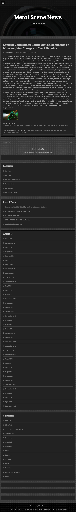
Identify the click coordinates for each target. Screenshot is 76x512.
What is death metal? (12, 216)
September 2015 (10, 282)
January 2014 (9, 307)
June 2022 (8, 247)
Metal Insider (8, 188)
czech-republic (44, 131)
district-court (61, 131)
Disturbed (8, 425)
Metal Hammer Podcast (11, 179)
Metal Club (7, 171)
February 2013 (10, 333)
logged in (35, 153)
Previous (6, 142)
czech (37, 131)
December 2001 (10, 406)
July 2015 (8, 286)
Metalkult (34, 53)
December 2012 (10, 342)
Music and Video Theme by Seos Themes (52, 509)
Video (7, 476)
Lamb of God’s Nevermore (14, 224)
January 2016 (9, 273)
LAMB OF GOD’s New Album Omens (17, 220)
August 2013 (9, 320)
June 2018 (8, 260)
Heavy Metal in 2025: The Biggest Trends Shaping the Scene (26, 207)
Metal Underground (10, 192)
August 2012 (9, 359)
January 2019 (9, 256)
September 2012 (10, 354)
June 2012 (8, 367)
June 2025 (8, 239)
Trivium (8, 468)
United (23, 133)
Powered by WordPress (38, 506)
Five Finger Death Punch (14, 429)
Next (71, 142)
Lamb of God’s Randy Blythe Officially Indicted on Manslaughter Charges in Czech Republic (35, 125)
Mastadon (8, 438)
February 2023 (10, 243)
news (18, 133)
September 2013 (10, 316)
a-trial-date (29, 131)
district (53, 131)
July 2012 (8, 363)
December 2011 (10, 385)
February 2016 (10, 269)
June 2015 (8, 290)
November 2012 (10, 346)
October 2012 (9, 350)
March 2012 (9, 376)
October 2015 (9, 277)
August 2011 (9, 393)
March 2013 (9, 329)
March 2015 (9, 294)
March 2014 (9, 303)
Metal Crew (7, 175)
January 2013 (9, 337)
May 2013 (8, 325)
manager (7, 133)
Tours (7, 463)
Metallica (8, 446)
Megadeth (8, 442)
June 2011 (8, 397)
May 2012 (8, 372)
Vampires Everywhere (13, 472)
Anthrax (8, 421)
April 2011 (8, 402)
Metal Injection (8, 184)
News (15, 131)
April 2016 (9, 264)
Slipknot (8, 459)
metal (13, 133)
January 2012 (9, 380)
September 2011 (10, 389)
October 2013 (9, 312)
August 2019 (9, 252)
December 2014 (10, 299)
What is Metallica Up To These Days (17, 211)
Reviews (8, 455)
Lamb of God (9, 433)
